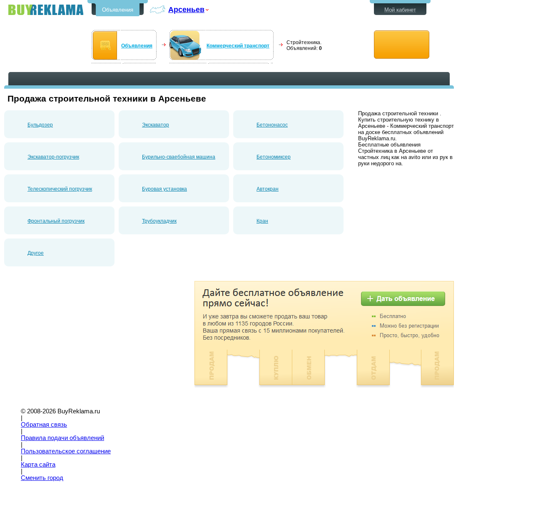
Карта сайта (38, 464)
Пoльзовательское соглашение (66, 451)
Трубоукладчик (159, 221)
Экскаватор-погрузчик (53, 157)
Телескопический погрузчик (59, 189)
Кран (262, 221)
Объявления (117, 10)
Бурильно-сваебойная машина (178, 157)
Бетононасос (272, 125)
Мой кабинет (400, 10)
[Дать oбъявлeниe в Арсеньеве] (401, 44)
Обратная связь (44, 424)
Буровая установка (164, 189)
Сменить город (42, 478)
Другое (35, 253)
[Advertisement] (74, 339)
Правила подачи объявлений (62, 438)
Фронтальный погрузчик (56, 221)
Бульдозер (40, 125)
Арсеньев (186, 9)
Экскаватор (155, 125)
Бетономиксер (274, 157)
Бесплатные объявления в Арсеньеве (45, 10)
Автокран (268, 189)
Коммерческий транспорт (238, 46)
